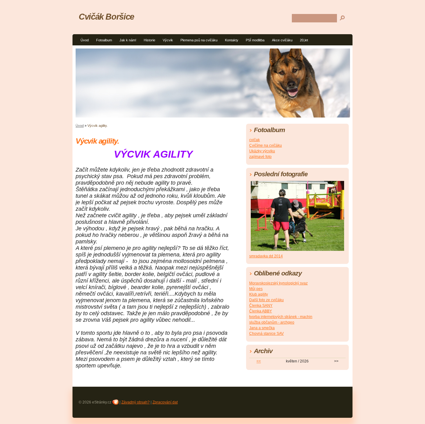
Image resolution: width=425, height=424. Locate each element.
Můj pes (256, 289)
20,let (304, 40)
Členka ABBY (260, 311)
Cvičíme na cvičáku (265, 145)
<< (258, 361)
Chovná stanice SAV (266, 333)
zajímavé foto (260, 156)
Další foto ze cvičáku (266, 300)
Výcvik (168, 40)
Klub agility (258, 294)
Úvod (85, 40)
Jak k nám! (127, 40)
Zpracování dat (165, 402)
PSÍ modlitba (255, 40)
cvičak (254, 140)
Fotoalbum (104, 40)
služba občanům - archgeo (271, 322)
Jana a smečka (262, 328)
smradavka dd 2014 (266, 256)
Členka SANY (261, 305)
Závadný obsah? (135, 402)
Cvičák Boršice (106, 16)
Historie (149, 40)
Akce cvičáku (282, 40)
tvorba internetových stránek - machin (280, 317)
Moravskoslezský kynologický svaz (278, 283)
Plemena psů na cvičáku (198, 40)
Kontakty (231, 40)
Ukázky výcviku (262, 151)
